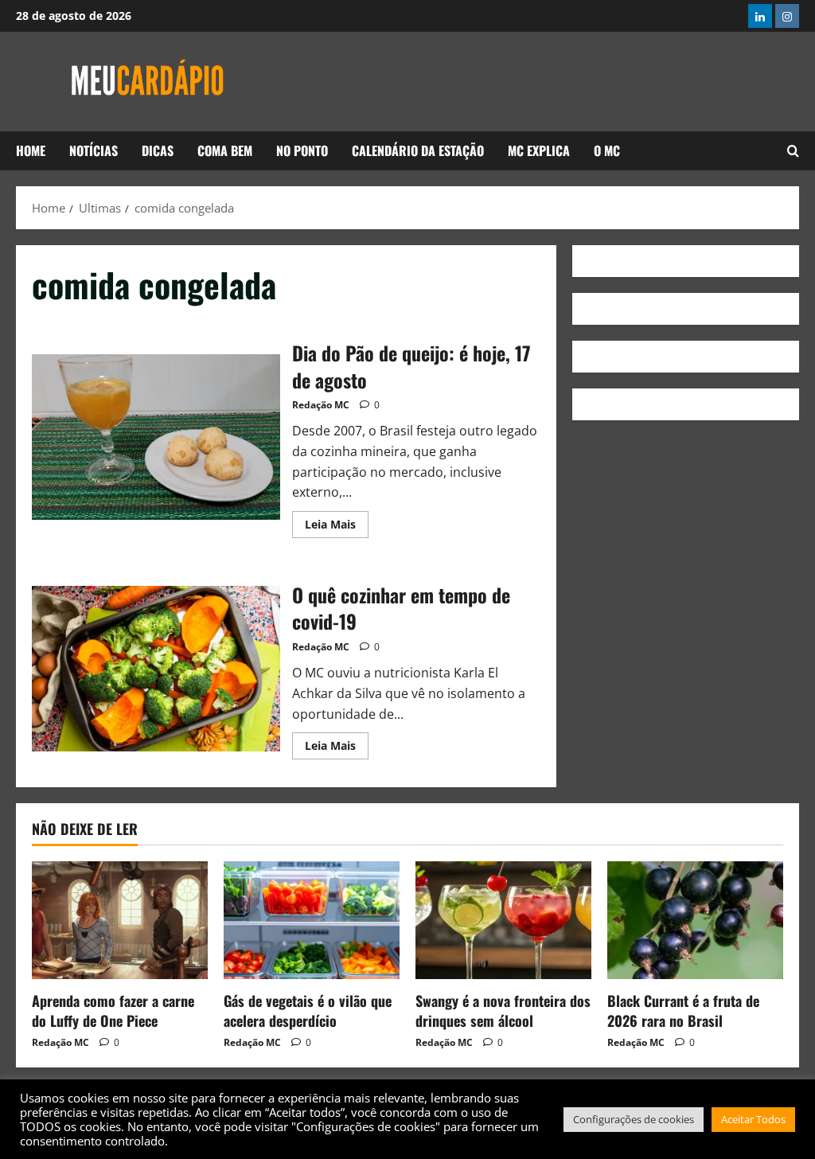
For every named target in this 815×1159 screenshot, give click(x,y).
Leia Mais (337, 521)
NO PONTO (302, 150)
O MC (607, 150)
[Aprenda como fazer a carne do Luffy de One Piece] (120, 919)
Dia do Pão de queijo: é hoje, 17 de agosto (156, 437)
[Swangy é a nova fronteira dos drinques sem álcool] (503, 919)
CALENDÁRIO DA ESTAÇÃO (418, 150)
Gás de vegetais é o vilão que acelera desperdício (308, 1010)
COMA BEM (224, 150)
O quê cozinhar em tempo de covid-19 (156, 668)
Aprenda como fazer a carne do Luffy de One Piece (113, 1010)
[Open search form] (793, 151)
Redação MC (320, 405)
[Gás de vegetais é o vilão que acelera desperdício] (312, 919)
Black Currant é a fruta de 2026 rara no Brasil (683, 1010)
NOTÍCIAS (93, 150)
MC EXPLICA (539, 150)
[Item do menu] (760, 16)
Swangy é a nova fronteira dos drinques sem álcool (503, 1010)
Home (30, 150)
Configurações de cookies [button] (633, 1119)
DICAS (158, 150)
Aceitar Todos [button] (753, 1119)
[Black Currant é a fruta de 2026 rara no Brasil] (695, 919)
